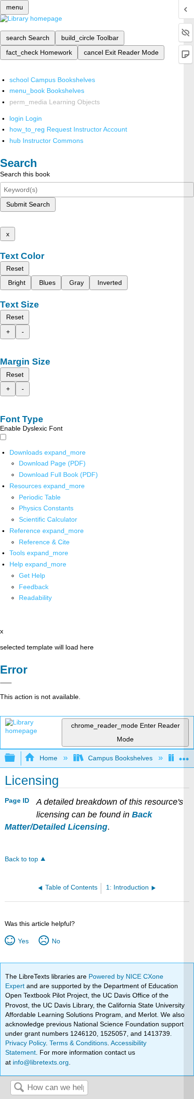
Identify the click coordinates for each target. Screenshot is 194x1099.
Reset (15, 268)
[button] (33, 587)
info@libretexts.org (40, 1062)
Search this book (25, 174)
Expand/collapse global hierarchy (16, 758)
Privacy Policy (25, 1043)
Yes (23, 941)
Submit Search (28, 204)
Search (18, 1088)
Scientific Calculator (48, 519)
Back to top (21, 859)
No (56, 941)
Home (48, 758)
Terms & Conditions (78, 1043)
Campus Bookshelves (120, 758)
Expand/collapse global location (184, 755)
